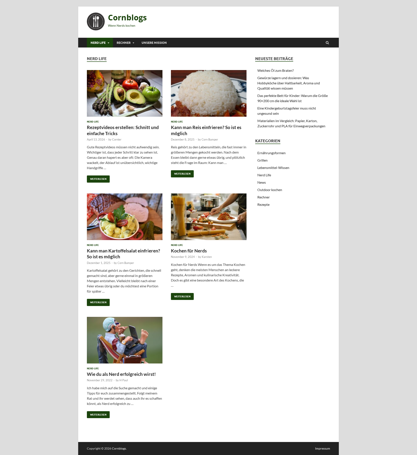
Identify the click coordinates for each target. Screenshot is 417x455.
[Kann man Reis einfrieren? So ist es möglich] (209, 95)
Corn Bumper (210, 139)
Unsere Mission (154, 42)
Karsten (207, 257)
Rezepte (263, 204)
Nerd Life (98, 42)
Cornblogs (127, 17)
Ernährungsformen (271, 153)
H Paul (123, 380)
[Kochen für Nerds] (209, 218)
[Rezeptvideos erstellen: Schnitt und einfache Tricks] (124, 95)
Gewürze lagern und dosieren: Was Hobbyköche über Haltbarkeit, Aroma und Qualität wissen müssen (288, 83)
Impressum (322, 448)
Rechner (124, 42)
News (261, 182)
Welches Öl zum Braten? (275, 70)
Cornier (116, 139)
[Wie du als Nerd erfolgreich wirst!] (124, 342)
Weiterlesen (96, 177)
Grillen (262, 160)
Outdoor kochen (269, 190)
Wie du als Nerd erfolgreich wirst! (121, 374)
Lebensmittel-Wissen (273, 167)
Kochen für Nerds (189, 250)
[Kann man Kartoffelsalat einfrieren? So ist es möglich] (124, 218)
